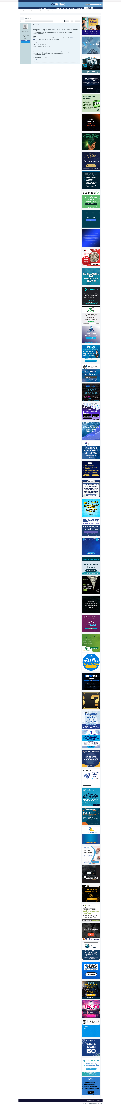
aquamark (25, 30)
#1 (78, 24)
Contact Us (92, 1100)
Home (40, 8)
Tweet (26, 42)
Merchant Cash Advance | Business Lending (34, 10)
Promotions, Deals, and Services (48, 10)
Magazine (58, 8)
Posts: (24, 38)
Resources (47, 8)
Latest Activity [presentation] (28, 18)
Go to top (99, 1100)
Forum (24, 10)
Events (65, 8)
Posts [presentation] (22, 18)
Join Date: (24, 35)
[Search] (101, 4)
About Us (79, 8)
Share (26, 40)
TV (52, 8)
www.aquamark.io (37, 59)
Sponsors (72, 8)
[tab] (22, 18)
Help (88, 1100)
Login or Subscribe (97, 0)
